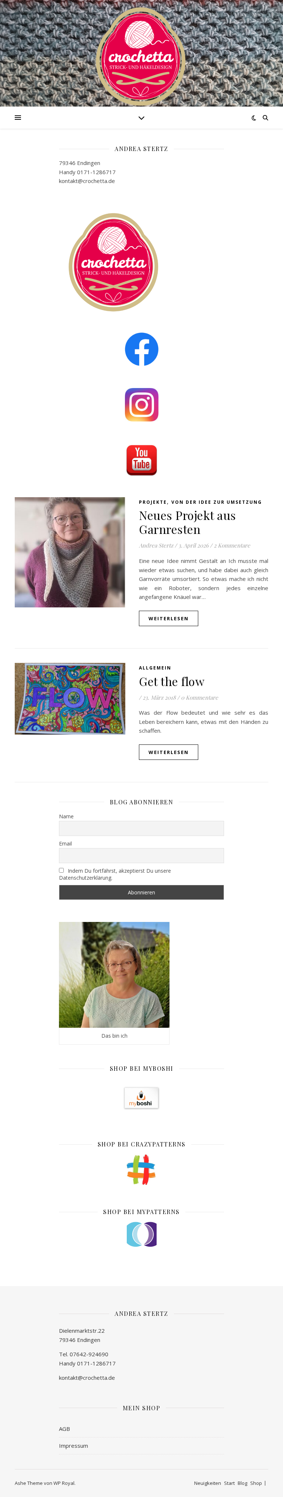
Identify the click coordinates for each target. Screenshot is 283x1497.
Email (65, 843)
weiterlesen (169, 618)
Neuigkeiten (207, 1483)
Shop (256, 1483)
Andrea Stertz (156, 545)
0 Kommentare (199, 697)
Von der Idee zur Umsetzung (216, 502)
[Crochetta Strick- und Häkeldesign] (141, 55)
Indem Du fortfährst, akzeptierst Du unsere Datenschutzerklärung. (115, 874)
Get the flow (172, 681)
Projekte (153, 502)
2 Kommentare (232, 545)
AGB (64, 1428)
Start (229, 1483)
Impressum (73, 1445)
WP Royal (63, 1483)
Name (66, 816)
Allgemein (155, 668)
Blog (242, 1483)
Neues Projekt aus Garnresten (187, 522)
